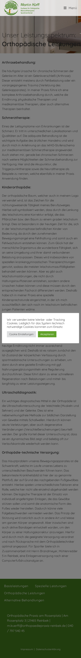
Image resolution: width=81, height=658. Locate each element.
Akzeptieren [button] (47, 334)
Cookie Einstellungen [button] (21, 334)
